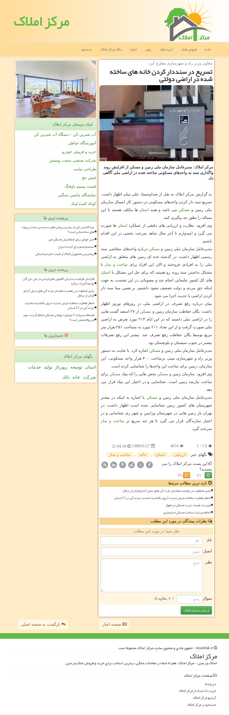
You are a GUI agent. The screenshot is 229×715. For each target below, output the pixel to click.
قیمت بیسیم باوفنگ (80, 186)
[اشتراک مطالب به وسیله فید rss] (105, 464)
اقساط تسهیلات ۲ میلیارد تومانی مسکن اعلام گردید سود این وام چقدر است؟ (58, 317)
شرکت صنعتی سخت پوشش (72, 160)
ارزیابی (180, 455)
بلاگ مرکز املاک (111, 49)
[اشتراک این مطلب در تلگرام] (131, 464)
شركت (89, 377)
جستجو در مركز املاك (201, 705)
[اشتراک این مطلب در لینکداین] (114, 464)
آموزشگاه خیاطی (82, 143)
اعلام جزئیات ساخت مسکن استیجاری (187, 512)
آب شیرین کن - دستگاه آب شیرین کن (65, 134)
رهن (148, 49)
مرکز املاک (42, 21)
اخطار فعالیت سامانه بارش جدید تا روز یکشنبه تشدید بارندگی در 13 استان (162, 498)
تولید (48, 367)
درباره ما (210, 684)
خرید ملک (166, 49)
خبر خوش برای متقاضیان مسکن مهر (71, 239)
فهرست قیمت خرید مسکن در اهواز (188, 505)
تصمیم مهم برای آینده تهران (76, 246)
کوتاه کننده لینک (83, 204)
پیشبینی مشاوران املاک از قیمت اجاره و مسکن (64, 254)
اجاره (133, 49)
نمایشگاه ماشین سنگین (77, 195)
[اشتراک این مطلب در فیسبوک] (149, 464)
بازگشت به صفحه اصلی (41, 624)
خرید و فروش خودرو (79, 152)
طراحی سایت (84, 169)
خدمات (34, 367)
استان (144, 210)
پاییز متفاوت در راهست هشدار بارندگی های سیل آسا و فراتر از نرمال (167, 490)
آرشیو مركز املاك (204, 698)
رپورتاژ (61, 367)
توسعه (76, 367)
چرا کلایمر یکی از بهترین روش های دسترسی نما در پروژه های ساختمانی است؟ (58, 229)
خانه (208, 49)
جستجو (87, 49)
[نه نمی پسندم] (186, 475)
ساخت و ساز (116, 264)
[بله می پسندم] (208, 475)
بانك (66, 377)
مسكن (184, 210)
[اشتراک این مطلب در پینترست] (123, 464)
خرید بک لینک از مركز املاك (197, 691)
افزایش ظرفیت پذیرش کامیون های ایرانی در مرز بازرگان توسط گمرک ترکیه (58, 281)
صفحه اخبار (112, 624)
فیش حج (89, 178)
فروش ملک (188, 49)
